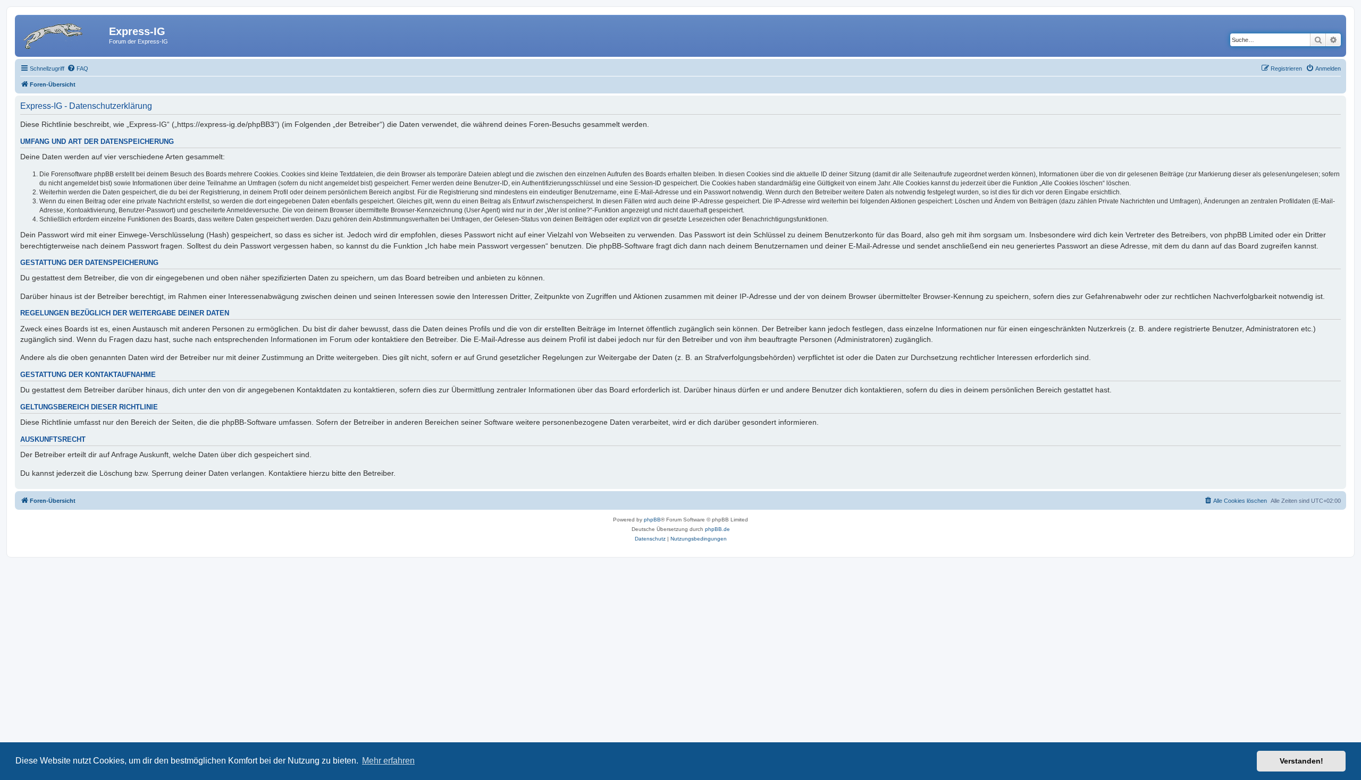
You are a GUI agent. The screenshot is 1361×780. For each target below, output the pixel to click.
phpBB (652, 519)
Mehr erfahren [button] (388, 760)
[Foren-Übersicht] (63, 35)
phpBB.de (717, 529)
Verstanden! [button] (1301, 761)
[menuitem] (77, 68)
